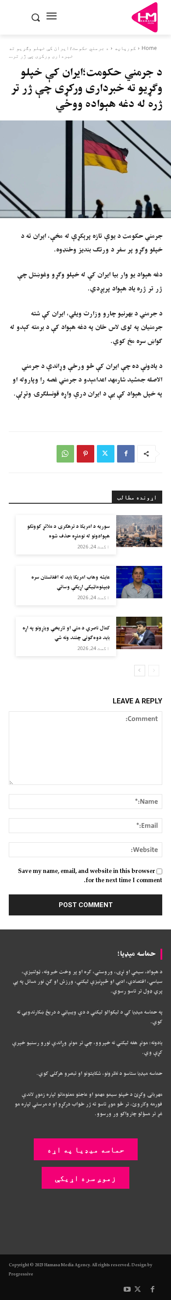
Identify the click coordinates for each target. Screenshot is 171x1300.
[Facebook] (126, 454)
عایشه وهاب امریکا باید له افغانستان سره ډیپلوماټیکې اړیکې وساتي (70, 582)
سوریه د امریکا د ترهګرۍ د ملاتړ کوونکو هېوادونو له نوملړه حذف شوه (68, 531)
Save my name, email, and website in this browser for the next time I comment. (90, 876)
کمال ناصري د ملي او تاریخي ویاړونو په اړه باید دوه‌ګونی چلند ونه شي (66, 633)
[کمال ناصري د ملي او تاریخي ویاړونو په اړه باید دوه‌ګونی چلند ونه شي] (139, 633)
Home (149, 48)
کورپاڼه (125, 48)
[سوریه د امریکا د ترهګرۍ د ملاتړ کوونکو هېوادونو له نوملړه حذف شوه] (139, 531)
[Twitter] (105, 454)
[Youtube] (127, 1290)
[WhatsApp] (65, 454)
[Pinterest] (85, 454)
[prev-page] (153, 670)
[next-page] (139, 670)
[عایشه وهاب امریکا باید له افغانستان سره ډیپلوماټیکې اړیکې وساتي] (139, 582)
